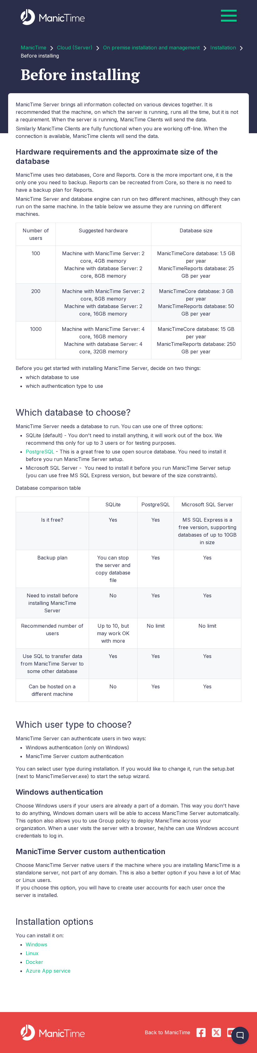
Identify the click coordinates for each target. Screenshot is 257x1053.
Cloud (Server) (74, 47)
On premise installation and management (151, 47)
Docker (34, 962)
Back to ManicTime (167, 1032)
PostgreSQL (40, 451)
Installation (223, 47)
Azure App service (48, 971)
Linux (32, 953)
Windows (36, 944)
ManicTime (33, 47)
